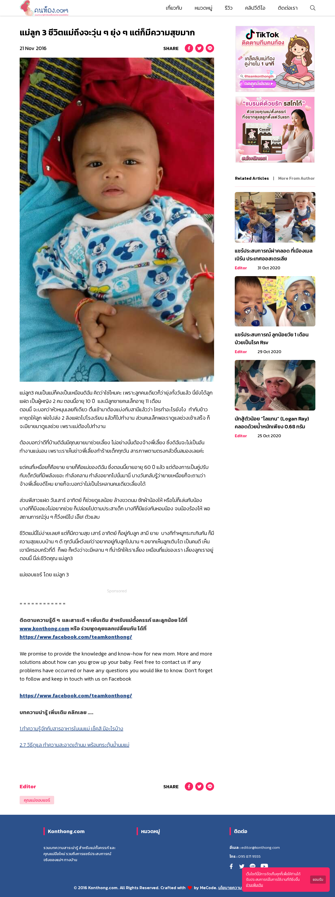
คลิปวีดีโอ (255, 8)
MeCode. (209, 887)
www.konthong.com (44, 628)
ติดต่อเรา (288, 8)
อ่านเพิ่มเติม (254, 885)
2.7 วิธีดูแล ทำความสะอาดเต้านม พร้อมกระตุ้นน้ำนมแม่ (74, 745)
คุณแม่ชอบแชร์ (37, 800)
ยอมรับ (318, 879)
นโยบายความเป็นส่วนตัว (239, 887)
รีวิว (229, 8)
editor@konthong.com (260, 847)
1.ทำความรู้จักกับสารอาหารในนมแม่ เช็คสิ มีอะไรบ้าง (71, 728)
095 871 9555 (249, 856)
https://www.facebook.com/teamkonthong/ (76, 637)
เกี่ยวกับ (174, 8)
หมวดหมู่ (203, 8)
